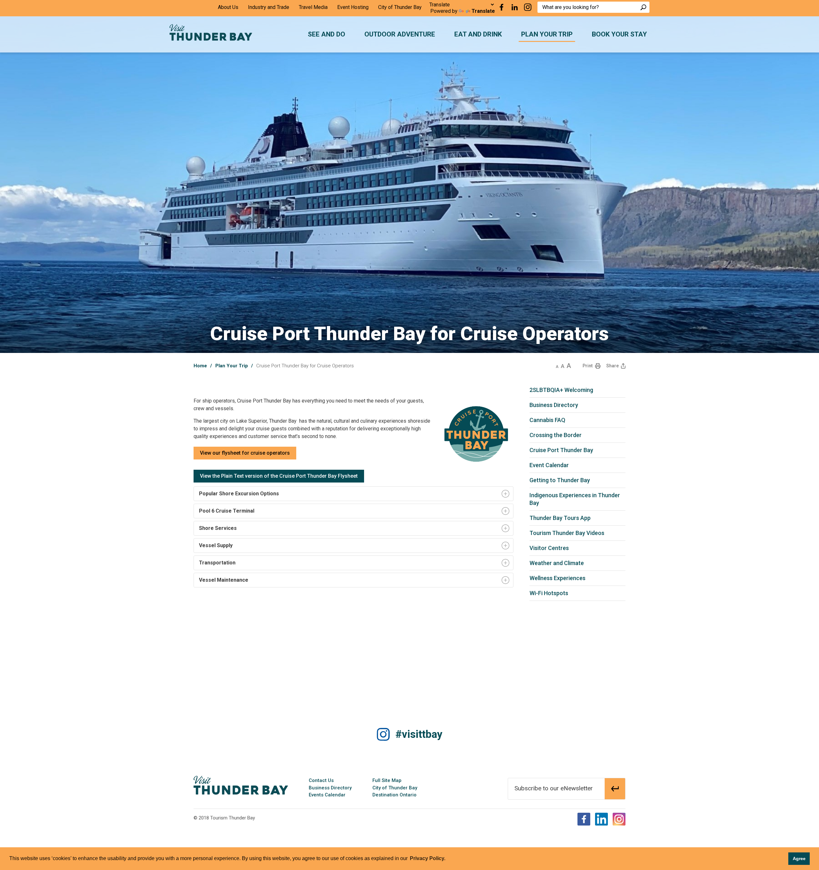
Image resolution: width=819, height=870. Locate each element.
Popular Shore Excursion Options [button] (239, 494)
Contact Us (321, 780)
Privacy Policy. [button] (427, 858)
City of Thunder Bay (400, 7)
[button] (557, 366)
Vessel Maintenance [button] (223, 580)
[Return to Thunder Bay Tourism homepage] (241, 785)
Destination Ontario (394, 795)
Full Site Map (387, 780)
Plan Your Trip (231, 366)
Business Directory (330, 788)
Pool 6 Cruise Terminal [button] (227, 511)
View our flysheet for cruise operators (245, 453)
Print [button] (587, 365)
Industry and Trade (268, 7)
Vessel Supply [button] (215, 545)
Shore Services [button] (217, 528)
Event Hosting (353, 7)
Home (200, 366)
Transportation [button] (216, 563)
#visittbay (418, 734)
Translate (483, 11)
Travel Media (313, 7)
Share (612, 365)
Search (643, 7)
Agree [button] (799, 858)
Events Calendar (327, 795)
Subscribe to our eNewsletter (553, 788)
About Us (228, 7)
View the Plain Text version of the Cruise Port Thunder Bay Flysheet (279, 476)
